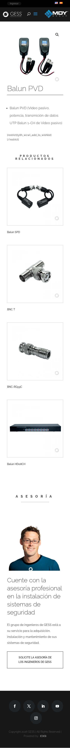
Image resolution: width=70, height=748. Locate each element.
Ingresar (14, 3)
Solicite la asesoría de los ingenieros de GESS (35, 659)
